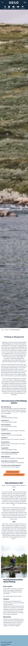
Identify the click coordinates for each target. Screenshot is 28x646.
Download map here (12, 472)
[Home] (13, 2)
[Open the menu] (25, 2)
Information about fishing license (14, 474)
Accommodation (5, 644)
